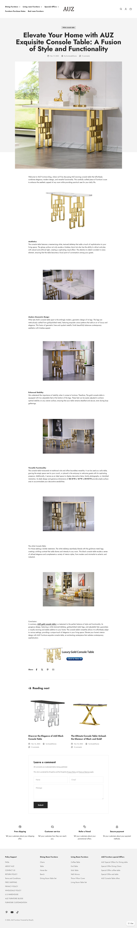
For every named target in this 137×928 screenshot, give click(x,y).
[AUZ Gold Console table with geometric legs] (68, 653)
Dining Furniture (11, 6)
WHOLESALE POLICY (13, 890)
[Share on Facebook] (36, 669)
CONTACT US (10, 870)
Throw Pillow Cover (78, 878)
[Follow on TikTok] (17, 912)
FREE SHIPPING (11, 882)
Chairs (42, 862)
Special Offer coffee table (110, 870)
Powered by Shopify (27, 920)
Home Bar (43, 870)
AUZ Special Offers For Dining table (114, 862)
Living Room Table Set (79, 882)
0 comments (86, 56)
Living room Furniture (31, 6)
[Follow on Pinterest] (6, 912)
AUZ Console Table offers (110, 878)
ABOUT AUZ (9, 866)
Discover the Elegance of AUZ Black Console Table (45, 737)
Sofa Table (74, 870)
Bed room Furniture (36, 11)
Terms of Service (84, 772)
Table (42, 866)
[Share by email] (53, 669)
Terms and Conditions (12, 878)
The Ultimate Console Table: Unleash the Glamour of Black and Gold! (88, 737)
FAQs (7, 862)
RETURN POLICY (11, 874)
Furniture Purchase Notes (15, 11)
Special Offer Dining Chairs (111, 866)
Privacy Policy (71, 772)
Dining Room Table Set (48, 878)
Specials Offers (51, 6)
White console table (68, 27)
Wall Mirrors (75, 874)
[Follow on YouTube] (12, 912)
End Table (74, 866)
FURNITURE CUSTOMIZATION (16, 902)
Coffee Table (75, 862)
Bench (42, 874)
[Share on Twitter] (42, 669)
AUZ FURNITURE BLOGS (14, 898)
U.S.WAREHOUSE (11, 894)
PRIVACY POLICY (11, 886)
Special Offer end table (109, 874)
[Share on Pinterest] (47, 669)
